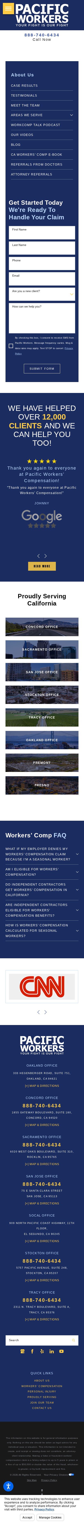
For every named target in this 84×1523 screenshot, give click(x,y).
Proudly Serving (42, 1397)
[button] (8, 1486)
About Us (42, 1380)
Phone (16, 260)
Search (14, 1340)
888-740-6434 (42, 35)
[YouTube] (61, 1351)
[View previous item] (38, 556)
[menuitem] (42, 85)
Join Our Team (42, 1402)
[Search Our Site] (73, 1340)
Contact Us (42, 1408)
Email (15, 275)
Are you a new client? (26, 291)
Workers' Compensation (41, 1386)
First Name (19, 229)
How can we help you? (26, 306)
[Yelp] (42, 1351)
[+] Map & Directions (42, 1085)
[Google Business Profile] (22, 1351)
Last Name (19, 245)
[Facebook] (32, 1351)
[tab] (71, 115)
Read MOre (42, 566)
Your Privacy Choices (56, 1475)
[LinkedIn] (52, 1351)
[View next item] (46, 556)
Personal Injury (42, 1391)
